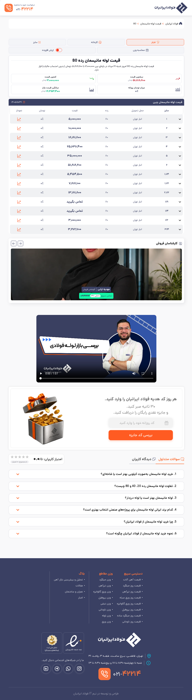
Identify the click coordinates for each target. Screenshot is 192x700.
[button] (19, 119)
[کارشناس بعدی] (13, 243)
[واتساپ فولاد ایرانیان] (68, 668)
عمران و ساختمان (74, 591)
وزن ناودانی (105, 609)
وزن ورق (106, 621)
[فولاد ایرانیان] (119, 639)
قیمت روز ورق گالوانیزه (129, 603)
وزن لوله (106, 615)
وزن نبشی (105, 603)
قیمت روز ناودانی (131, 621)
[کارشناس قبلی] (20, 243)
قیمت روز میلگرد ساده (129, 615)
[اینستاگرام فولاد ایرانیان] (79, 668)
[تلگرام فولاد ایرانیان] (57, 668)
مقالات (79, 585)
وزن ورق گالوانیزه (102, 591)
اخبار (80, 597)
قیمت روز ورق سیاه (130, 597)
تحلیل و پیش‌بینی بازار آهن (68, 579)
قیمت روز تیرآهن (131, 591)
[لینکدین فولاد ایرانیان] (45, 668)
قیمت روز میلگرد (132, 585)
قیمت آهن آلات (132, 579)
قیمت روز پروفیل (131, 609)
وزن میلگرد (105, 579)
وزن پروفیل (104, 597)
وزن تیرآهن (105, 585)
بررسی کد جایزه (140, 435)
